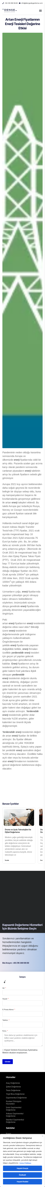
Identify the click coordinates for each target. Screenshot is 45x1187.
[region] (22, 1160)
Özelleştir (22, 1175)
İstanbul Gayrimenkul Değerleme (15, 1121)
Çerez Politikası (25, 1163)
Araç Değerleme (13, 1083)
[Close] (42, 1136)
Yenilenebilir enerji (11, 732)
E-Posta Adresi (8, 1009)
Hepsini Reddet (22, 1182)
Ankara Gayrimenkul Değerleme (14, 1115)
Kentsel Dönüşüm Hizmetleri (13, 1102)
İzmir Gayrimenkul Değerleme (13, 1108)
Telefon (5, 1020)
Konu (4, 1031)
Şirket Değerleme (13, 1087)
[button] (40, 10)
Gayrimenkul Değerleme (16, 1098)
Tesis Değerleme (13, 1090)
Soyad (5, 999)
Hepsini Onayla (22, 1168)
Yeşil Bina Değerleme (15, 1094)
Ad (3, 988)
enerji (17, 459)
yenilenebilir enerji (20, 652)
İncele (7, 860)
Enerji (14, 663)
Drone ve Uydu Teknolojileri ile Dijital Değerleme (18, 830)
